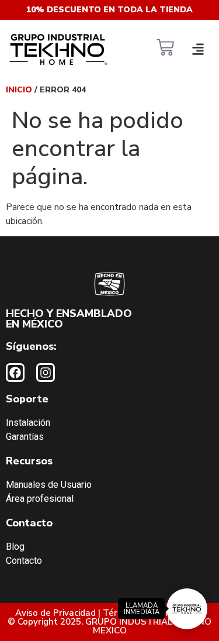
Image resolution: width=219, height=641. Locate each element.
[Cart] (165, 49)
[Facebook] (15, 372)
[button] (197, 48)
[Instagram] (45, 372)
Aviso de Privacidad (55, 613)
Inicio (19, 89)
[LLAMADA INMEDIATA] (186, 608)
